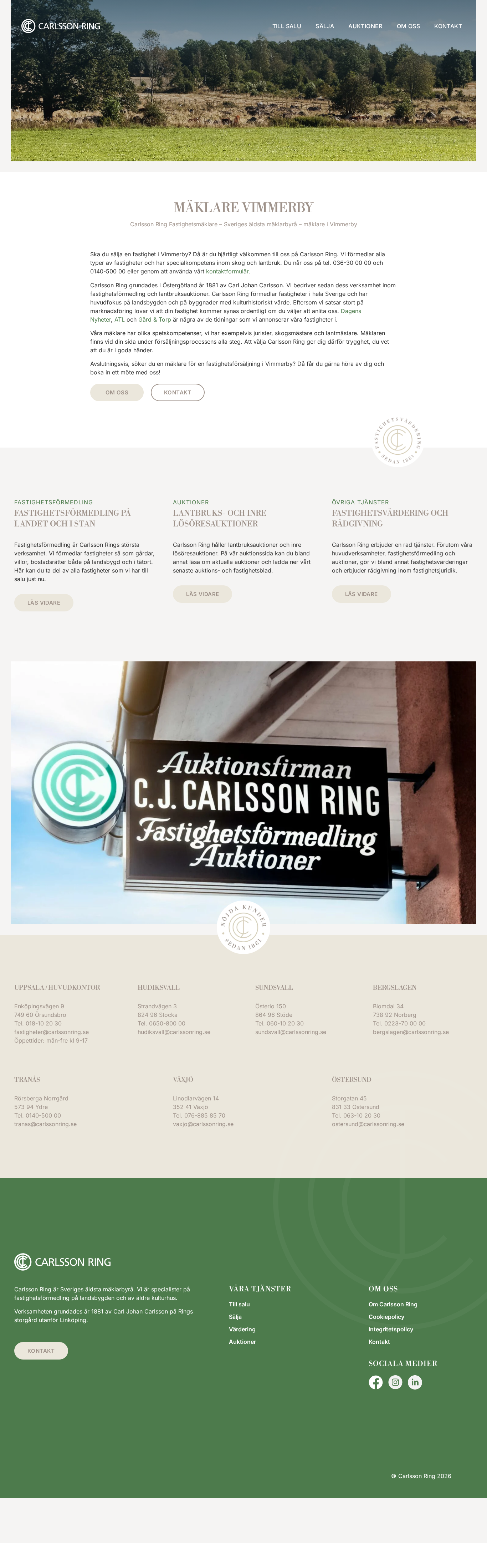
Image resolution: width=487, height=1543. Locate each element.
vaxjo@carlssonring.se (203, 1124)
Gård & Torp (154, 319)
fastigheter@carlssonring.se (51, 1031)
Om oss (408, 26)
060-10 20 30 (285, 1023)
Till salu (287, 26)
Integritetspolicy (391, 1329)
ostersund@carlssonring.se (368, 1124)
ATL (119, 319)
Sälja (325, 26)
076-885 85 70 (204, 1115)
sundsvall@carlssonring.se (290, 1031)
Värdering (242, 1329)
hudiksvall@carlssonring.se (174, 1031)
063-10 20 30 (361, 1115)
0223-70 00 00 (405, 1023)
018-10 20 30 (44, 1023)
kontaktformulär (227, 271)
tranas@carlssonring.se (45, 1124)
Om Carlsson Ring (393, 1304)
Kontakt (448, 26)
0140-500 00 (43, 1115)
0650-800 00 (167, 1023)
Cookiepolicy (386, 1316)
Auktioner (365, 26)
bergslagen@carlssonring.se (411, 1031)
